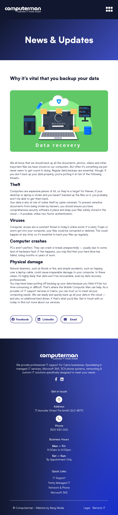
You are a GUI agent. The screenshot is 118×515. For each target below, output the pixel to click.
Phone (59, 425)
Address (59, 406)
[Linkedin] (62, 379)
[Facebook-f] (56, 379)
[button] (21, 319)
